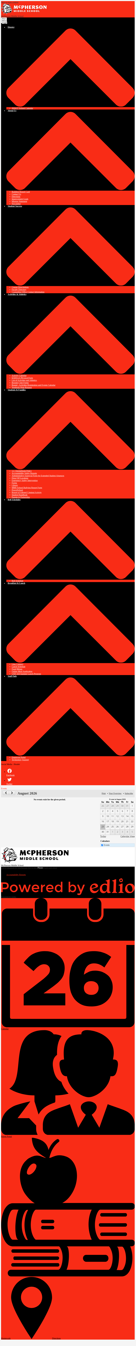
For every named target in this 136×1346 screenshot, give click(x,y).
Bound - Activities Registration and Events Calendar (33, 385)
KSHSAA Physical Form (22, 378)
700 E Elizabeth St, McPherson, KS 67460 (19, 868)
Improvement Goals (20, 199)
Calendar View (127, 836)
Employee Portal (19, 757)
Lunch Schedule (18, 666)
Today (103, 836)
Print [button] (104, 793)
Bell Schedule (17, 581)
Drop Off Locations (20, 478)
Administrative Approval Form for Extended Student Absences (38, 476)
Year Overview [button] (115, 793)
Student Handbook (19, 495)
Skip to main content (9, 2)
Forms (14, 483)
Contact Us (16, 194)
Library (15, 485)
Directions (16, 196)
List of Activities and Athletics (24, 380)
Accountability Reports (16, 875)
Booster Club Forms (20, 383)
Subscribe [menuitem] (129, 793)
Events (106, 845)
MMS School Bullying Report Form (27, 488)
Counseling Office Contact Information (28, 292)
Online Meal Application (22, 671)
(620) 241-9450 (50, 868)
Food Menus (17, 669)
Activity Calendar (19, 375)
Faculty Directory (19, 289)
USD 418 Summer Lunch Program (26, 674)
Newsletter (16, 204)
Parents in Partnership (21, 497)
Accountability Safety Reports (24, 473)
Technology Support (20, 760)
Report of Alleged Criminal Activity (27, 492)
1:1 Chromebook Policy (22, 471)
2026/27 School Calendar (22, 108)
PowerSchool (17, 490)
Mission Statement (19, 201)
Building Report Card (21, 192)
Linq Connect (17, 664)
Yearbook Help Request (22, 387)
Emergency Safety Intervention (25, 480)
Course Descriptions (20, 287)
